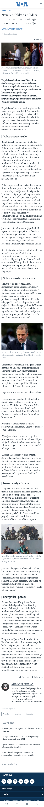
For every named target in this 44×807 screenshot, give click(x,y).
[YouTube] (27, 804)
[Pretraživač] (37, 804)
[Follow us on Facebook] (3, 781)
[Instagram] (17, 804)
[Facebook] (6, 804)
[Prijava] (32, 781)
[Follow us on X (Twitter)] (9, 781)
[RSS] (26, 781)
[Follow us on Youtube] (20, 781)
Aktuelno (6, 11)
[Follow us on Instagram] (15, 781)
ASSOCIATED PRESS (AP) (12, 29)
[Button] (38, 39)
